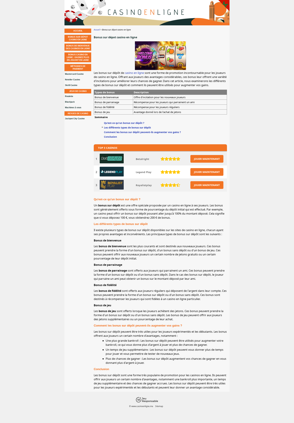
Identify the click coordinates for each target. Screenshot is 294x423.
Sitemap (159, 406)
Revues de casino (78, 113)
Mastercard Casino (74, 74)
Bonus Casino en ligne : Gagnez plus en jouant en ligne (78, 57)
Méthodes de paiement (77, 67)
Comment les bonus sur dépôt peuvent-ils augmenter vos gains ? (142, 132)
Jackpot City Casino (75, 118)
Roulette (69, 96)
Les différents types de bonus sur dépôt (127, 127)
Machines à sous (73, 107)
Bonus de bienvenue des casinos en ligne (78, 47)
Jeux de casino (78, 91)
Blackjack (70, 102)
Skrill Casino (71, 85)
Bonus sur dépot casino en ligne (78, 38)
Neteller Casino (72, 79)
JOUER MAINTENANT (207, 158)
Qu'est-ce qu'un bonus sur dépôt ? (124, 123)
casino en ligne (134, 73)
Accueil (78, 31)
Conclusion (110, 136)
